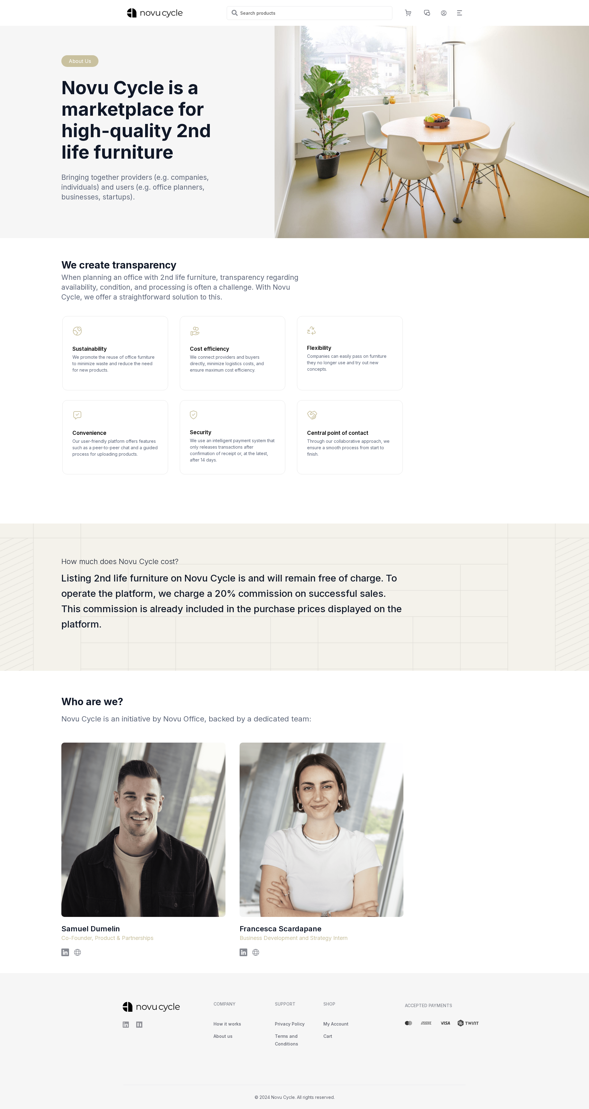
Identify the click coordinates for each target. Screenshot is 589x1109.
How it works (227, 1023)
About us (223, 1036)
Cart (327, 1036)
